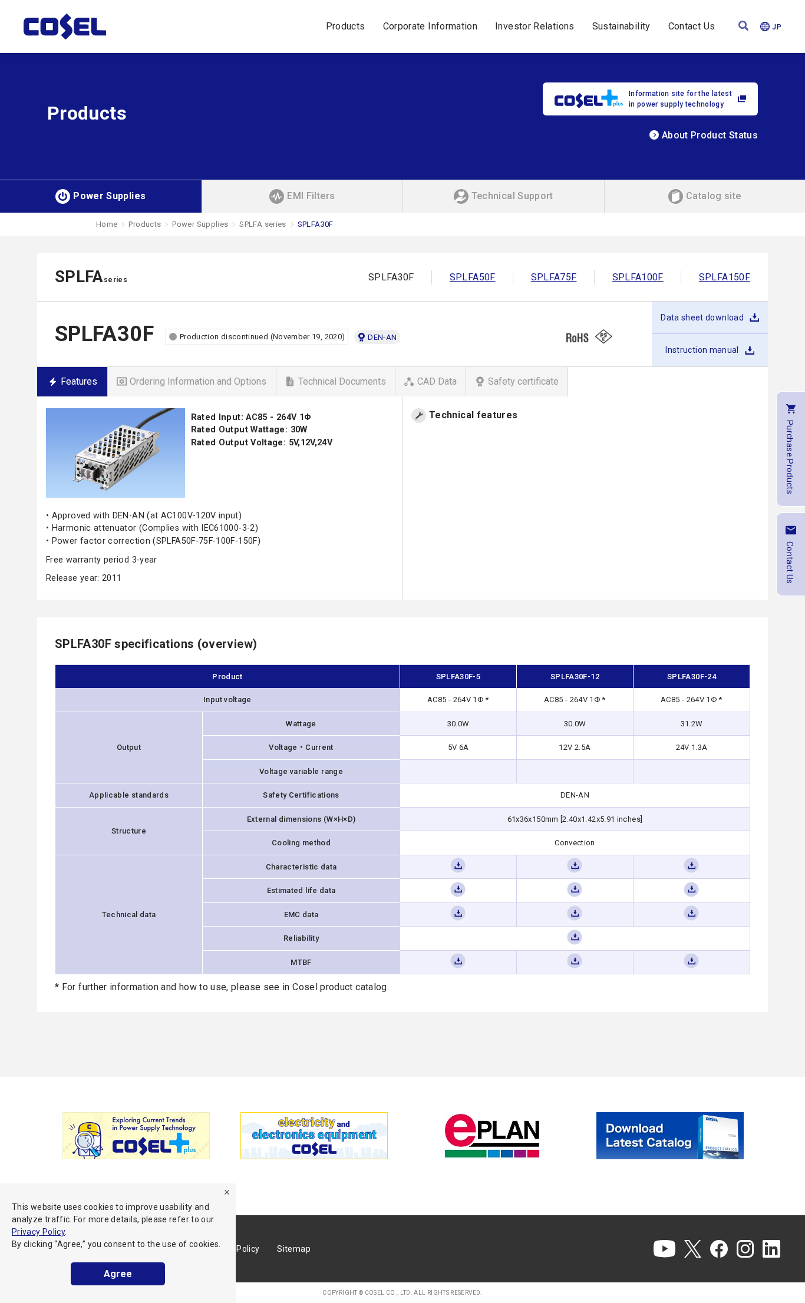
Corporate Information (430, 26)
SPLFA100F (638, 277)
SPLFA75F (554, 277)
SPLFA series (262, 224)
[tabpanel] (136, 1135)
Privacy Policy (38, 1231)
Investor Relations (534, 26)
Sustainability (621, 26)
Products (345, 26)
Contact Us (691, 26)
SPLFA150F (724, 277)
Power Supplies (200, 224)
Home (106, 224)
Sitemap (294, 1249)
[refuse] (227, 1192)
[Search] (743, 27)
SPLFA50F (473, 277)
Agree (118, 1273)
